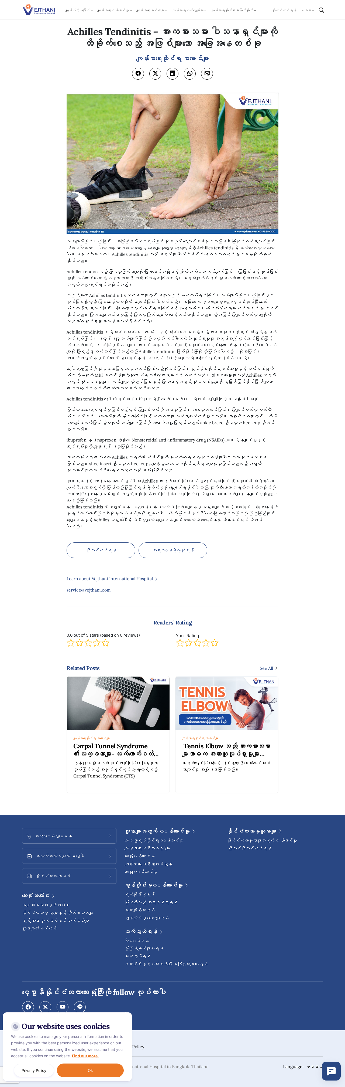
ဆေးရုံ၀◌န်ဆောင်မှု (141, 871)
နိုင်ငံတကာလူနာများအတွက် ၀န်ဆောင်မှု (262, 840)
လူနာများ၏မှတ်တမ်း (39, 928)
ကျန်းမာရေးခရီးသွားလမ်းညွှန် (148, 864)
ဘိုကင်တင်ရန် (284, 10)
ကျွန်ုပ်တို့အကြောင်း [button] (77, 10)
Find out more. (85, 1056)
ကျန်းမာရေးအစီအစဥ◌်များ (147, 848)
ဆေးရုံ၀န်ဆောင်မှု (140, 856)
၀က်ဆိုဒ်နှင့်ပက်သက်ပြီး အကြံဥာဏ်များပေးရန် (166, 964)
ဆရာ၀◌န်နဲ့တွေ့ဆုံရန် (173, 550)
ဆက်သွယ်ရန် (137, 956)
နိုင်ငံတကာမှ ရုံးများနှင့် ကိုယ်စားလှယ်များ (57, 912)
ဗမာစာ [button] (306, 10)
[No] (126, 1013)
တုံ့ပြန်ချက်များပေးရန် (144, 948)
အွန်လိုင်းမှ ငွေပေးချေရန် (147, 917)
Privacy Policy (34, 1070)
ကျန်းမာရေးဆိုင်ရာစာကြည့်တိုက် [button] (232, 10)
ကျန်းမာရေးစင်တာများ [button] (150, 10)
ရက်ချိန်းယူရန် (140, 894)
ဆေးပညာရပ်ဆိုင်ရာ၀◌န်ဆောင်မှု (154, 840)
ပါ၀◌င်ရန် (137, 940)
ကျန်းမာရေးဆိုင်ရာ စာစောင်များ (91, 738)
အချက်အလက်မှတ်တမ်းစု (46, 905)
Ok (90, 1070)
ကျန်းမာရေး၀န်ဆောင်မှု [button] (113, 10)
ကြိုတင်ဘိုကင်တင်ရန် (249, 848)
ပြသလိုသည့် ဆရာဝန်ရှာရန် (151, 902)
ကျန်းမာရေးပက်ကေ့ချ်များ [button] (187, 10)
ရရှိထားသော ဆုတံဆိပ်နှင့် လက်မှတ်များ (55, 920)
